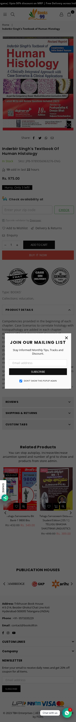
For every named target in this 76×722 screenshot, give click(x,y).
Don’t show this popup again (40, 380)
